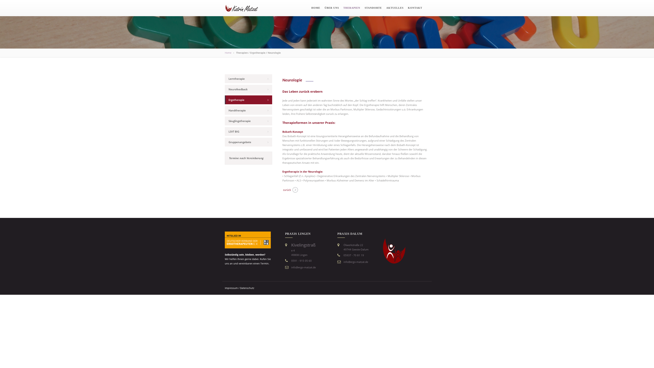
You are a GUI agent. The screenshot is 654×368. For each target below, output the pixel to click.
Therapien (351, 7)
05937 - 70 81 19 (354, 255)
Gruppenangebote (240, 142)
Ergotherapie (236, 100)
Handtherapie (237, 110)
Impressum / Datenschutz (239, 288)
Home (315, 7)
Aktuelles (394, 7)
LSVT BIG (234, 131)
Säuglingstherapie (240, 121)
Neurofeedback (238, 89)
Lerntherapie (237, 78)
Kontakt (415, 7)
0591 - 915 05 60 (301, 260)
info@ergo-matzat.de (303, 267)
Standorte (373, 7)
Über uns (332, 7)
